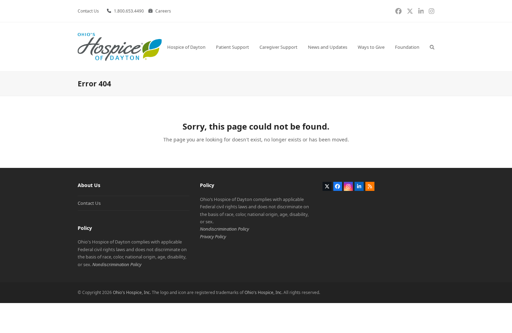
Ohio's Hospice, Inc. (132, 292)
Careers (163, 11)
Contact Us (89, 203)
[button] (432, 46)
